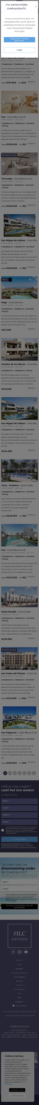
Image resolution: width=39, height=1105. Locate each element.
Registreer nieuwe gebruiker (19, 40)
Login (19, 50)
